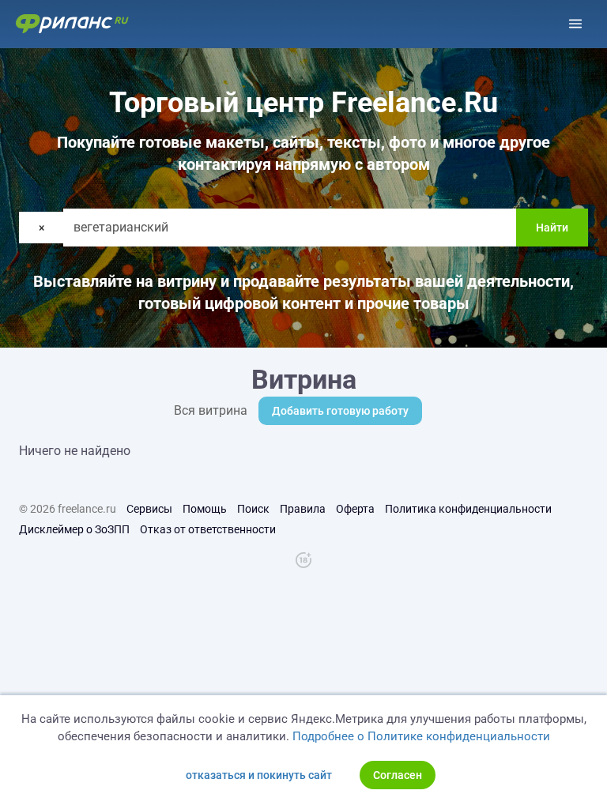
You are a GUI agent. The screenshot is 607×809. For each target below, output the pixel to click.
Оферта (355, 508)
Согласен (397, 775)
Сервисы (149, 508)
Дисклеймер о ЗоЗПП (74, 529)
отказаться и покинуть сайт (259, 775)
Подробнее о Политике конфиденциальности (421, 736)
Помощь (205, 508)
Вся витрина (210, 410)
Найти (552, 227)
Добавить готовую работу (340, 410)
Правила (303, 508)
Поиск (253, 508)
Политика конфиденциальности (468, 508)
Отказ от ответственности (208, 529)
